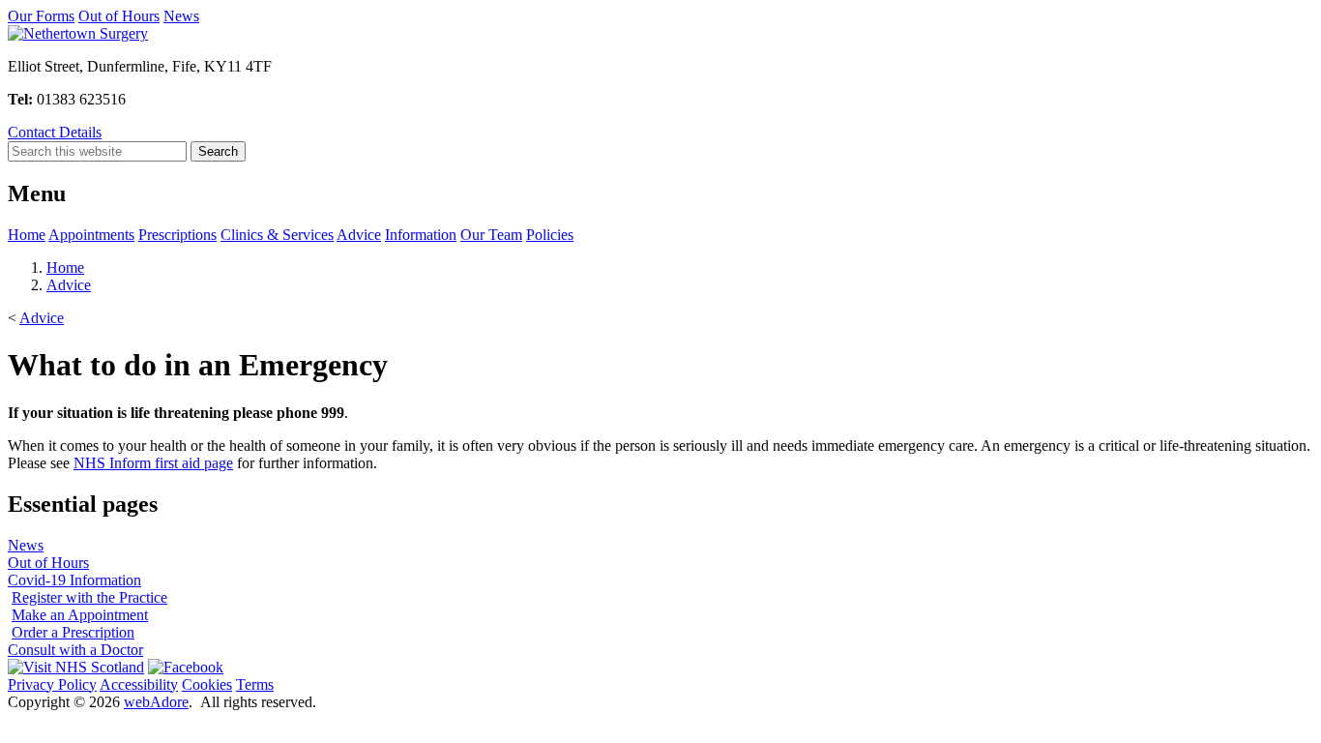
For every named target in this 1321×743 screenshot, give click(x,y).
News (181, 16)
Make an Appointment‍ (80, 615)
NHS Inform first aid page (153, 463)
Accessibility (139, 684)
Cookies (207, 684)
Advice (359, 234)
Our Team (491, 234)
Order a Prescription (73, 632)
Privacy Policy (52, 684)
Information (420, 234)
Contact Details (55, 132)
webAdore (156, 702)
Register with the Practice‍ (89, 597)
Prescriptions (177, 234)
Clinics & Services (277, 234)
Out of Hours (119, 16)
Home (26, 234)
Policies (549, 234)
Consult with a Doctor (75, 649)
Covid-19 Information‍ (74, 580)
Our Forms (41, 16)
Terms (255, 684)
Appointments (91, 234)
